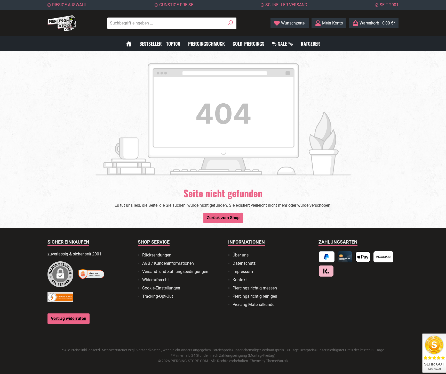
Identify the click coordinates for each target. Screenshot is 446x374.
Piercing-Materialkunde (253, 304)
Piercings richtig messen (255, 288)
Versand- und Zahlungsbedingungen (175, 271)
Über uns (241, 255)
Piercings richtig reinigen (255, 296)
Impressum (243, 271)
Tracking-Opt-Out (157, 296)
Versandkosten (148, 350)
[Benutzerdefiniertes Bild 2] (91, 274)
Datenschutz (244, 263)
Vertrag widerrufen (68, 318)
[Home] (129, 43)
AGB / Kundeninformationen (168, 263)
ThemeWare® (277, 361)
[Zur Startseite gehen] (61, 23)
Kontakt (240, 279)
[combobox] (166, 23)
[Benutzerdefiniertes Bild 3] (60, 297)
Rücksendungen (156, 255)
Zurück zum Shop (223, 217)
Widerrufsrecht (155, 279)
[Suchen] (230, 23)
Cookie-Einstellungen (161, 288)
